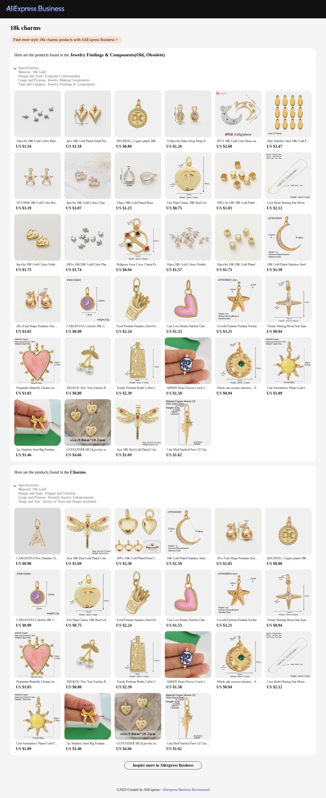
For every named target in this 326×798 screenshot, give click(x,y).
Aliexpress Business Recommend (186, 790)
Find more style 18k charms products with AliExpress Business (64, 39)
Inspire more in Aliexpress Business (163, 765)
